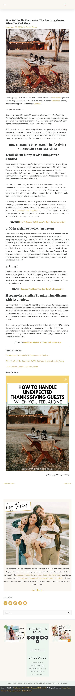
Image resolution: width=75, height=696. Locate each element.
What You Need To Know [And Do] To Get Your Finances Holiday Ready (35, 361)
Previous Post (8, 484)
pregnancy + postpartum (30, 578)
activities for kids (54, 575)
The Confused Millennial (36, 688)
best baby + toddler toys (25, 575)
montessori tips (41, 575)
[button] (4, 4)
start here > (37, 590)
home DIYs (58, 578)
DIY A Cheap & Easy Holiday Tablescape (22, 366)
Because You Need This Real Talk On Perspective (42, 289)
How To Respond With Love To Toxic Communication (42, 222)
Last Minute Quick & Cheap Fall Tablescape (42, 342)
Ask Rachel (56, 98)
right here (56, 101)
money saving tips (46, 578)
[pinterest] (15, 603)
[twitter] (20, 603)
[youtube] (10, 603)
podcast (38, 103)
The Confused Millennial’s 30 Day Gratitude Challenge (28, 355)
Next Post (68, 484)
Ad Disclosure (27, 691)
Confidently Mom (19, 688)
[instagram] (6, 603)
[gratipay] (25, 603)
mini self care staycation (28, 210)
